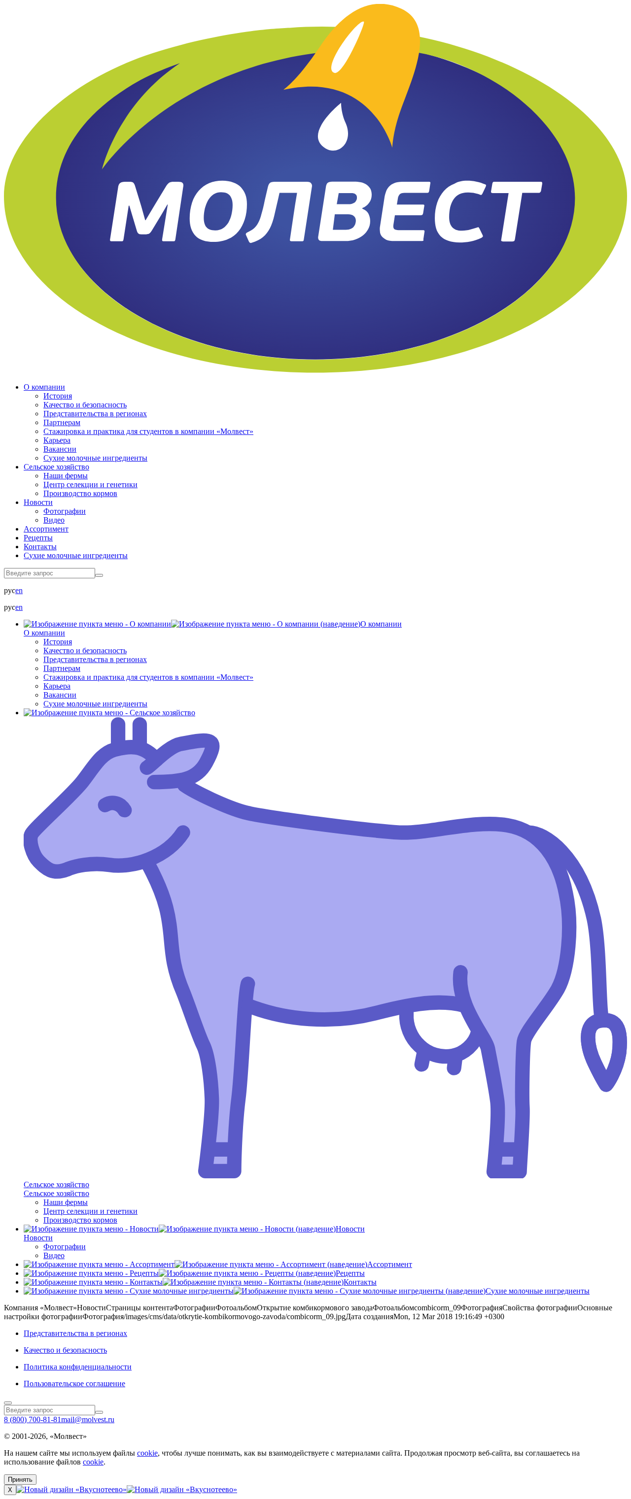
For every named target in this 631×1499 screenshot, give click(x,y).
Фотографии (64, 511)
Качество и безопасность (85, 404)
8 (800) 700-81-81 (32, 1419)
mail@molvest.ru (87, 1419)
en (19, 590)
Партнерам (61, 422)
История (57, 396)
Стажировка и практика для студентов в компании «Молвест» (148, 431)
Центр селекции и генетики (90, 484)
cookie (147, 1453)
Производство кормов (80, 493)
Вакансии (59, 449)
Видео (54, 520)
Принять (20, 1479)
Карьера (56, 440)
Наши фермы (65, 475)
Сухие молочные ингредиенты (95, 458)
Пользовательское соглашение (74, 1383)
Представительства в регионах (95, 413)
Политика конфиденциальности (78, 1367)
